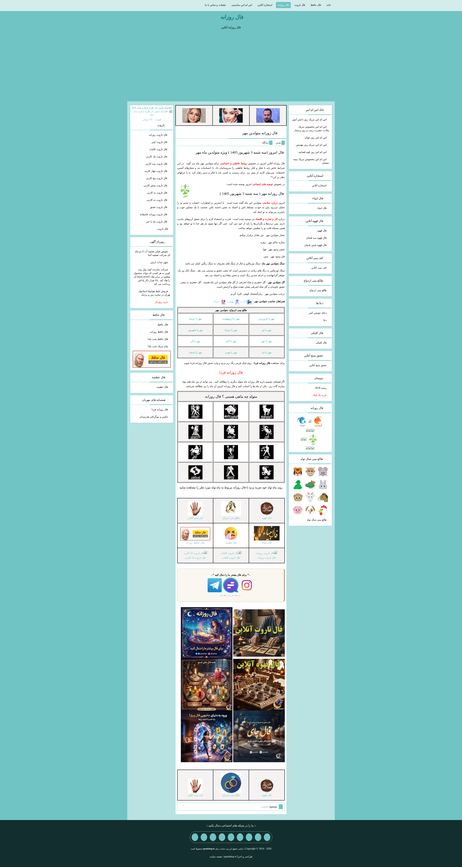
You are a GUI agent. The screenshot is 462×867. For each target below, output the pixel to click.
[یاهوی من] (267, 837)
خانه (328, 5)
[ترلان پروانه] (231, 115)
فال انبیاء (322, 208)
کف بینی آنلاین (319, 267)
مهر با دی (267, 352)
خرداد (216, 301)
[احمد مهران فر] (268, 115)
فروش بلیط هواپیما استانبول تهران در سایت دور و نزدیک (154, 293)
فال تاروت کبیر (160, 142)
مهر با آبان (231, 341)
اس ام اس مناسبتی (241, 5)
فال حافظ (316, 5)
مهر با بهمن (231, 352)
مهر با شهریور (195, 330)
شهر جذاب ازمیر (159, 262)
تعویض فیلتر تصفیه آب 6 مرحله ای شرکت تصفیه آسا (152, 253)
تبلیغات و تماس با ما (215, 5)
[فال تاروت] (259, 632)
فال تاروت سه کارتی (156, 163)
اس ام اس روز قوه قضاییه (312, 152)
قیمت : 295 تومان (151, 113)
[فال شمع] (206, 684)
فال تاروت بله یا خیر (157, 221)
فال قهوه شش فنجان (315, 245)
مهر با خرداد (195, 318)
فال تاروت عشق (159, 207)
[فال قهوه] (259, 684)
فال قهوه (322, 230)
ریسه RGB (321, 388)
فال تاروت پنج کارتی (157, 178)
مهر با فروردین (266, 318)
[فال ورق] (206, 736)
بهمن (231, 301)
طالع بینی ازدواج (318, 290)
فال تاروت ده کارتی (157, 200)
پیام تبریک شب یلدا (158, 346)
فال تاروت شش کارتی (155, 185)
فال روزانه (283, 5)
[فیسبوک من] (249, 837)
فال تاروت (299, 5)
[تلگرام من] (258, 837)
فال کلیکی (321, 342)
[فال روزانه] (206, 632)
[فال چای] (259, 736)
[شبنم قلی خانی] (194, 115)
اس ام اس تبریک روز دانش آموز (309, 119)
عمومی (265, 806)
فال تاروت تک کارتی (157, 156)
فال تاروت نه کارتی (157, 192)
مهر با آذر (195, 341)
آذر (244, 301)
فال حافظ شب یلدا (158, 339)
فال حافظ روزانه (159, 332)
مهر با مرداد (231, 330)
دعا (325, 320)
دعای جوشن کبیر (318, 313)
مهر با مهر (266, 341)
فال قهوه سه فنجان (316, 238)
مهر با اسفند (195, 352)
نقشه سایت (216, 856)
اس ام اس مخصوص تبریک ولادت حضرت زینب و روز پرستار (311, 128)
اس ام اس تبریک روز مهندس (311, 144)
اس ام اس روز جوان (316, 137)
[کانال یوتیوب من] (204, 837)
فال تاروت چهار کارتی (156, 171)
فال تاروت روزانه (158, 135)
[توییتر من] (222, 837)
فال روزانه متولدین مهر (260, 133)
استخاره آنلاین (265, 5)
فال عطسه (162, 387)
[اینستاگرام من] (240, 837)
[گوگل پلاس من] (213, 837)
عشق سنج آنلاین (318, 365)
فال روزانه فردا (160, 409)
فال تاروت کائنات (158, 149)
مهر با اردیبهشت (231, 318)
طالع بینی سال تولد (317, 519)
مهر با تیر (266, 330)
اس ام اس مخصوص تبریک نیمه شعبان (311, 161)
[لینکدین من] (195, 837)
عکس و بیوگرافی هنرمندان (154, 416)
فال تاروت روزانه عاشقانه (154, 214)
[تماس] (231, 837)
